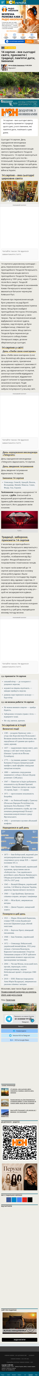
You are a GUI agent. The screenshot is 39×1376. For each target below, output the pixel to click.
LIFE (3, 47)
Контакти (31, 1355)
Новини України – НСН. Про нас (20, 1358)
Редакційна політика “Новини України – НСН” (20, 1362)
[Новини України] (16, 2)
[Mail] (30, 1199)
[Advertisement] (19, 227)
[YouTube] (24, 1199)
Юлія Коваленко (19, 65)
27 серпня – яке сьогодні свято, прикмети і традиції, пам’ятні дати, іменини (22, 1090)
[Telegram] (14, 1199)
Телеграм (10, 999)
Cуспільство (11, 47)
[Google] (19, 1199)
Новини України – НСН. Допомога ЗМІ (16, 1355)
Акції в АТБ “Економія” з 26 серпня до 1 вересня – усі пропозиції (23, 1111)
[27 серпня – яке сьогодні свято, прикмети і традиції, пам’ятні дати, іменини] (5, 1092)
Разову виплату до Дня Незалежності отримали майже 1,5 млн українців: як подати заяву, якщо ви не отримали (23, 1101)
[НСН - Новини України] (19, 1019)
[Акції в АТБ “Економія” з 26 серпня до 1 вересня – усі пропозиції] (5, 1113)
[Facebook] (8, 1199)
